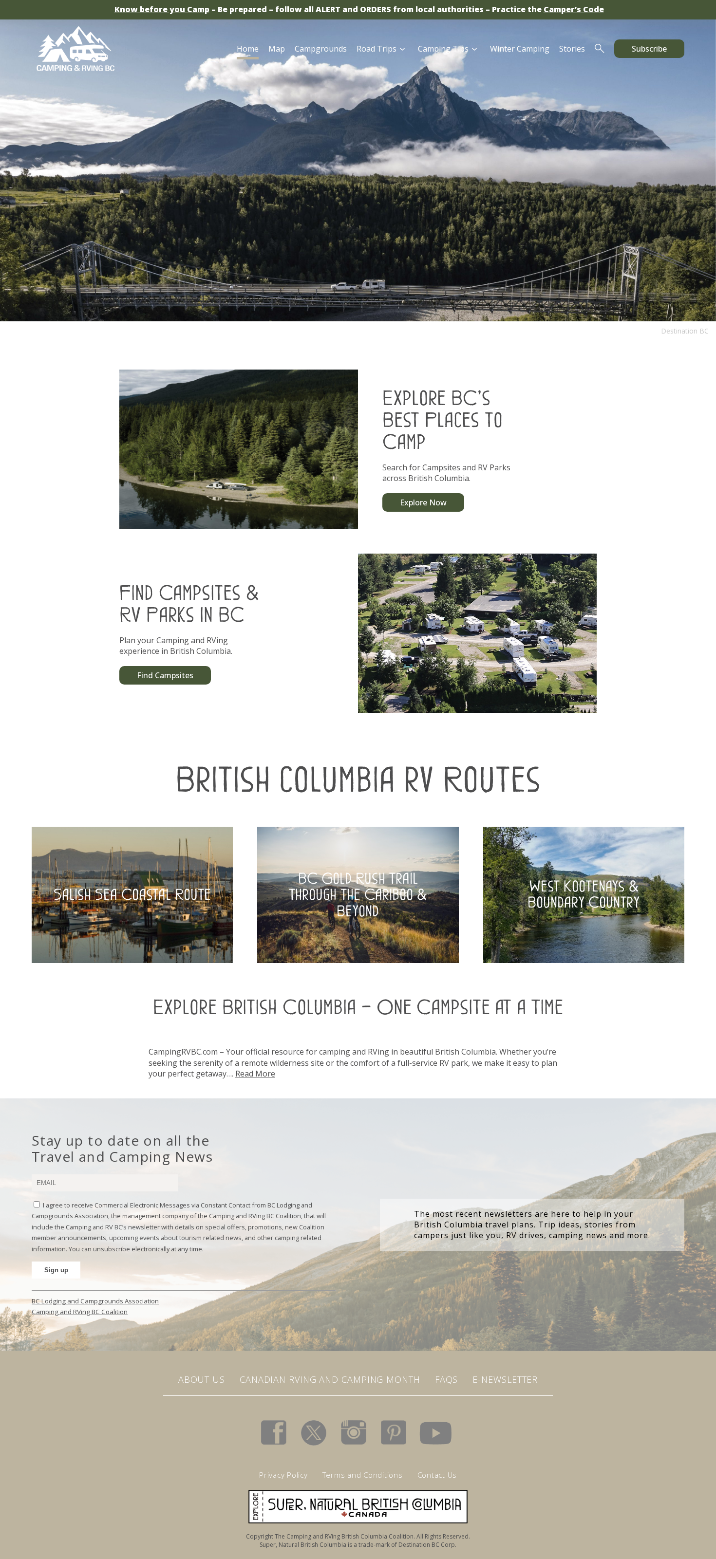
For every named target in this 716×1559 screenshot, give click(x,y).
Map (276, 48)
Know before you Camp (161, 9)
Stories (572, 48)
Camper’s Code (574, 9)
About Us (201, 1379)
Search (599, 48)
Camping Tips (443, 48)
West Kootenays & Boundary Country (584, 894)
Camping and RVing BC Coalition (80, 1311)
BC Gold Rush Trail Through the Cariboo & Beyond (358, 894)
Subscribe (649, 48)
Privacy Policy (283, 1475)
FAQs (446, 1379)
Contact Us (437, 1475)
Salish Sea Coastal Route (132, 894)
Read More (255, 1073)
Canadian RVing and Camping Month (330, 1379)
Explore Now (423, 502)
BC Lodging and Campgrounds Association (95, 1301)
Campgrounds (321, 48)
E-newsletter (505, 1379)
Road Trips (376, 48)
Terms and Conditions (362, 1475)
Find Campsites (165, 675)
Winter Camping (519, 48)
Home (248, 48)
